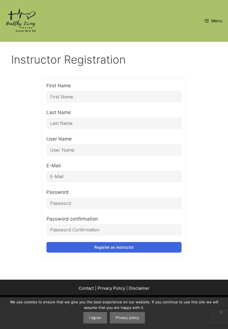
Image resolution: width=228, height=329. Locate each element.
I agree (95, 317)
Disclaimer (139, 288)
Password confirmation (72, 219)
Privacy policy (127, 317)
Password (57, 192)
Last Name (58, 112)
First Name (58, 85)
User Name (59, 139)
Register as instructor (114, 247)
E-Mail (53, 165)
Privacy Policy (111, 288)
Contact (86, 288)
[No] (221, 312)
